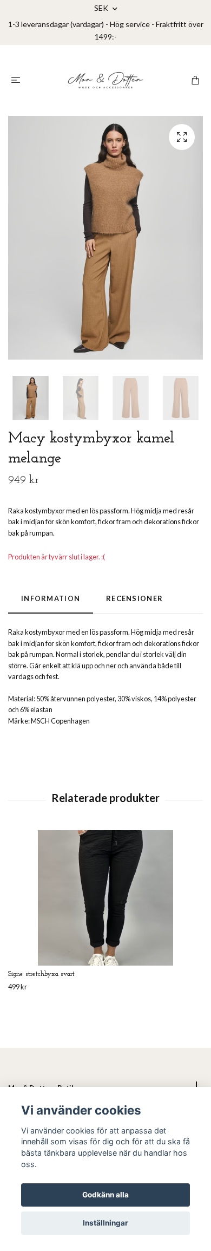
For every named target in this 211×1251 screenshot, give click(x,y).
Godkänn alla (105, 1194)
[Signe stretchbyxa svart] (105, 898)
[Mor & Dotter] (105, 80)
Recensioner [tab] (134, 598)
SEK (102, 7)
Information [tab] (50, 598)
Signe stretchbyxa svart (41, 974)
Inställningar (105, 1223)
